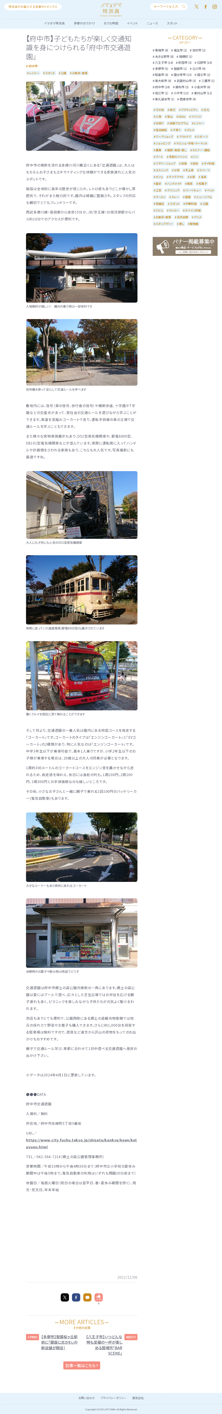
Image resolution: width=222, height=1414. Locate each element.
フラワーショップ (165, 163)
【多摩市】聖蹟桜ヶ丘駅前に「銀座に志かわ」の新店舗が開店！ (59, 1342)
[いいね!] (99, 1297)
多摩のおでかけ (84, 23)
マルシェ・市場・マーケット (191, 143)
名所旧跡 (182, 217)
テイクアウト (176, 177)
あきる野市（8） (164, 56)
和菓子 (203, 183)
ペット (210, 190)
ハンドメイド (174, 183)
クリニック (173, 190)
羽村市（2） (199, 50)
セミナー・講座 (201, 150)
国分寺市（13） (183, 74)
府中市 (33, 66)
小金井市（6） (202, 87)
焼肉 (195, 163)
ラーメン (161, 197)
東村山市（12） (203, 93)
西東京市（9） (188, 99)
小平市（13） (181, 93)
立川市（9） (199, 68)
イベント (132, 23)
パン (195, 157)
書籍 (188, 197)
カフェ (159, 177)
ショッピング (163, 143)
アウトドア (185, 137)
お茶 (177, 170)
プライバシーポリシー (114, 1398)
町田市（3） (185, 62)
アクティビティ (189, 110)
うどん (159, 210)
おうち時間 (111, 23)
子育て (177, 130)
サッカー (174, 210)
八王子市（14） (164, 62)
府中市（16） (163, 87)
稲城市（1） (181, 68)
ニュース (152, 23)
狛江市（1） (162, 93)
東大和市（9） (163, 81)
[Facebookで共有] (76, 1297)
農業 (158, 150)
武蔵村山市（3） (187, 81)
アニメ (197, 217)
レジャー (34, 73)
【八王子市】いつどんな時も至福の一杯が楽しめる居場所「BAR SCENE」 (104, 1345)
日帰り (160, 123)
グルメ (190, 130)
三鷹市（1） (208, 81)
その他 (160, 110)
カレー (175, 197)
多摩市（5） (162, 68)
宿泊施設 (161, 130)
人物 (158, 116)
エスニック (162, 170)
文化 (206, 110)
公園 (63, 73)
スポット (172, 23)
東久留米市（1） (165, 99)
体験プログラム (179, 123)
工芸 (158, 190)
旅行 (172, 110)
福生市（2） (181, 50)
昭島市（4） (162, 74)
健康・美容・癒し (177, 150)
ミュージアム (204, 197)
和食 (184, 163)
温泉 (203, 177)
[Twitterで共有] (65, 1297)
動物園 (194, 224)
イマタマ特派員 (54, 23)
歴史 (158, 183)
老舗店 (160, 204)
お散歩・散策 (80, 73)
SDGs (182, 116)
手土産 (189, 170)
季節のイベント (178, 157)
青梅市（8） (162, 50)
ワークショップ (164, 137)
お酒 (192, 177)
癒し (181, 224)
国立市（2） (204, 74)
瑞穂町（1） (186, 56)
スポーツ (202, 137)
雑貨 (190, 183)
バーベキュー (193, 190)
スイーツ (204, 170)
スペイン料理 (193, 210)
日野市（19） (205, 62)
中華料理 (191, 204)
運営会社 (138, 1398)
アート (159, 157)
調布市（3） (182, 87)
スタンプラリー (164, 224)
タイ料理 (209, 163)
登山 (170, 116)
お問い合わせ (86, 1398)
